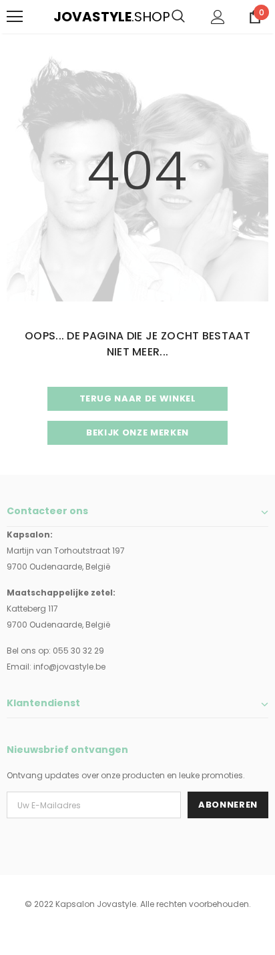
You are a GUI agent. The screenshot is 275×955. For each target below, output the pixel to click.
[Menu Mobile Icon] (15, 17)
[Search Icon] (178, 16)
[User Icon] (218, 17)
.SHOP (62, 16)
